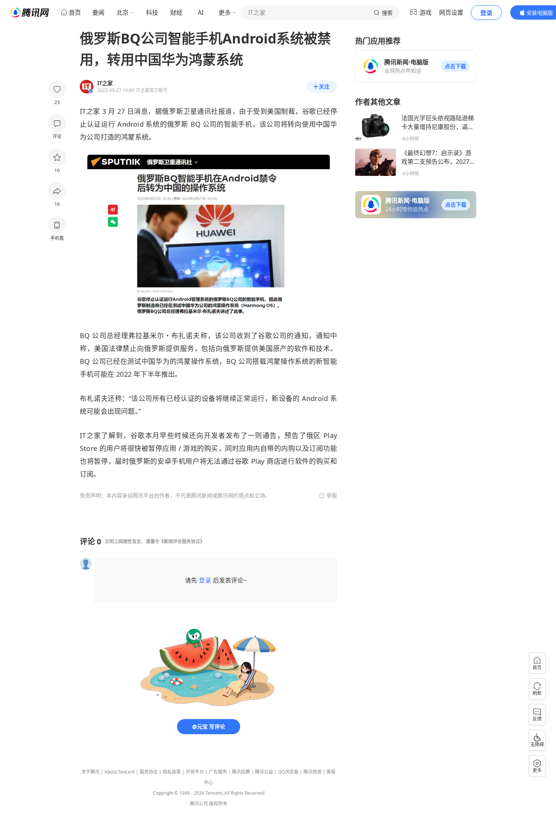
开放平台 (195, 772)
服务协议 (149, 772)
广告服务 (218, 772)
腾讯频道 (312, 772)
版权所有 (218, 803)
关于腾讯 (90, 772)
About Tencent (119, 772)
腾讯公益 (264, 772)
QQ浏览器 (288, 772)
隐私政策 (172, 772)
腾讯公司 (199, 803)
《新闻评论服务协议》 (182, 541)
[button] (455, 66)
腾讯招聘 (241, 772)
